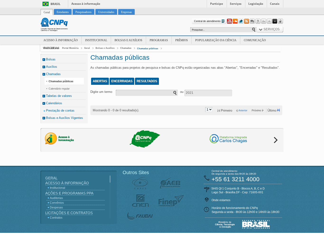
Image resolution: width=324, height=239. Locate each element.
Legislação (255, 4)
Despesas (56, 207)
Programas (159, 40)
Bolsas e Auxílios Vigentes (64, 118)
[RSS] (246, 21)
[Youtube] (229, 21)
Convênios (57, 202)
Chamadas (125, 48)
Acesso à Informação (60, 40)
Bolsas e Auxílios (128, 40)
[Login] (280, 21)
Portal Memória (70, 48)
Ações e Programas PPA (69, 193)
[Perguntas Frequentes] (257, 21)
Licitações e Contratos (69, 213)
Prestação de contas (60, 110)
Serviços (235, 4)
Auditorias (56, 198)
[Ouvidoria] (252, 21)
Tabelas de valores (59, 96)
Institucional (96, 40)
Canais (274, 4)
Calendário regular (59, 88)
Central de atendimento (207, 21)
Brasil (55, 4)
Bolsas (51, 59)
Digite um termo (101, 92)
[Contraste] (275, 21)
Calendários (54, 103)
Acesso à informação (85, 4)
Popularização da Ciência (215, 40)
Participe (216, 4)
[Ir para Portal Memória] (60, 25)
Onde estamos (221, 200)
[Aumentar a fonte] (263, 21)
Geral (87, 48)
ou (181, 92)
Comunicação (255, 40)
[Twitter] (240, 21)
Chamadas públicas (147, 48)
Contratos (56, 217)
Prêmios (181, 40)
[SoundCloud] (235, 21)
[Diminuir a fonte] (269, 21)
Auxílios (51, 66)
